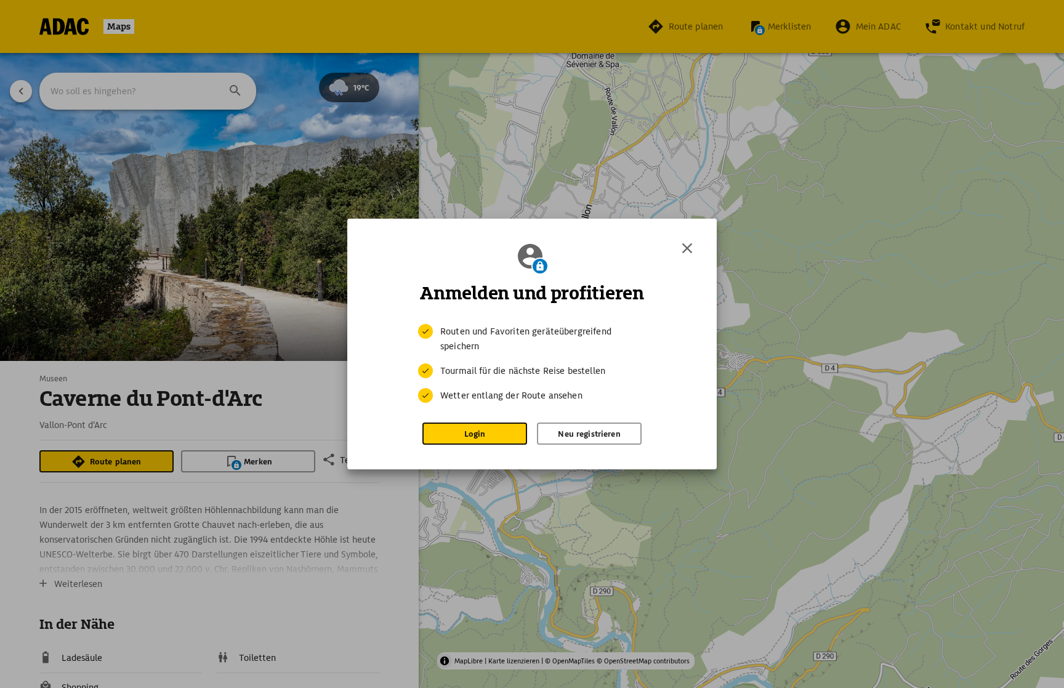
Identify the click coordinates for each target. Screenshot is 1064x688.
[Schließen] (687, 248)
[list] (532, 363)
